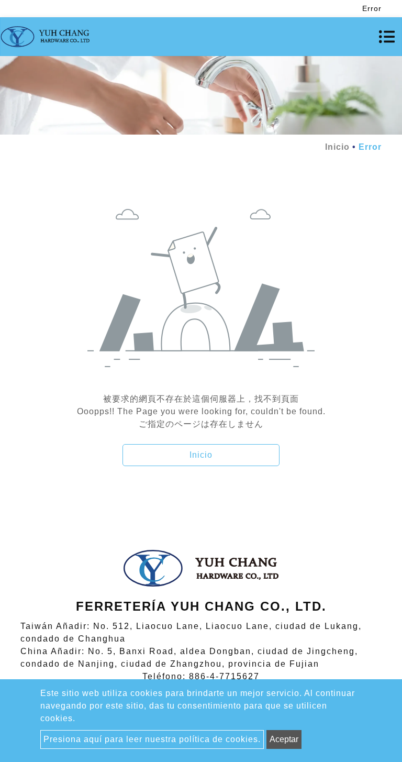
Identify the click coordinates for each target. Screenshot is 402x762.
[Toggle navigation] (386, 36)
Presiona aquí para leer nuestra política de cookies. (152, 739)
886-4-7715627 (224, 676)
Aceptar (284, 739)
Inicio (337, 146)
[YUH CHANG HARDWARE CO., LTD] (45, 37)
